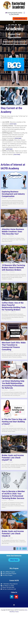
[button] (14, 22)
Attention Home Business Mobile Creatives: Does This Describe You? (13, 231)
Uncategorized (5, 311)
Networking (5, 271)
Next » (24, 548)
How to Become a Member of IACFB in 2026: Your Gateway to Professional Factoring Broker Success (13, 494)
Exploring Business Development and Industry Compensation (13, 194)
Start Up (4, 235)
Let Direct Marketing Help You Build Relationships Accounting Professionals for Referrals (13, 384)
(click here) (13, 124)
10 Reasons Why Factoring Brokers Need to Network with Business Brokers (13, 267)
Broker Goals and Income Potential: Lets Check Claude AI (13, 533)
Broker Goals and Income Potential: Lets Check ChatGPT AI (13, 457)
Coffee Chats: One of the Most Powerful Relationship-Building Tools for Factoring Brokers (14, 306)
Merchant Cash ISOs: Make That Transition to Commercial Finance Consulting (14, 346)
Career (4, 198)
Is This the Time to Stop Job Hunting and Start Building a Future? (14, 421)
